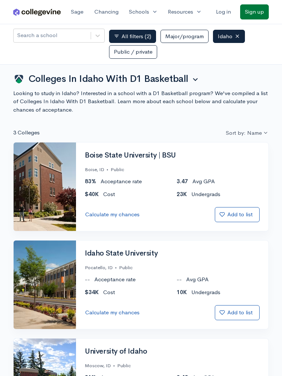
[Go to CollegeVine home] (37, 12)
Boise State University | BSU (130, 155)
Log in (223, 11)
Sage (77, 11)
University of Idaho (116, 351)
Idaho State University (121, 253)
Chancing (106, 11)
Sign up (254, 11)
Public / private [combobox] (133, 51)
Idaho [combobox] (225, 36)
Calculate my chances (112, 214)
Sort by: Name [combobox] (244, 132)
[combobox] (18, 35)
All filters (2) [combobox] (132, 36)
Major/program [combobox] (184, 36)
